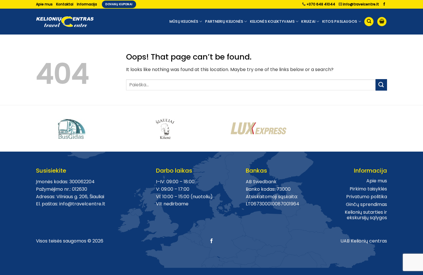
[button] (381, 21)
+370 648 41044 (320, 4)
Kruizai (308, 21)
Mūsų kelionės (183, 21)
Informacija (87, 4)
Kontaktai (64, 4)
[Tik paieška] (369, 21)
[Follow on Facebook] (384, 4)
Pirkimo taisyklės (368, 189)
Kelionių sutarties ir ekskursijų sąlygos (366, 215)
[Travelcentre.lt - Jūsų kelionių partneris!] (65, 22)
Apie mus (44, 4)
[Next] (390, 126)
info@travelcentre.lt (361, 4)
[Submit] (381, 84)
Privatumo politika (366, 196)
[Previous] (33, 126)
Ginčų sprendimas (366, 204)
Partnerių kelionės (224, 21)
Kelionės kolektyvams (272, 21)
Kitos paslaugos (339, 21)
